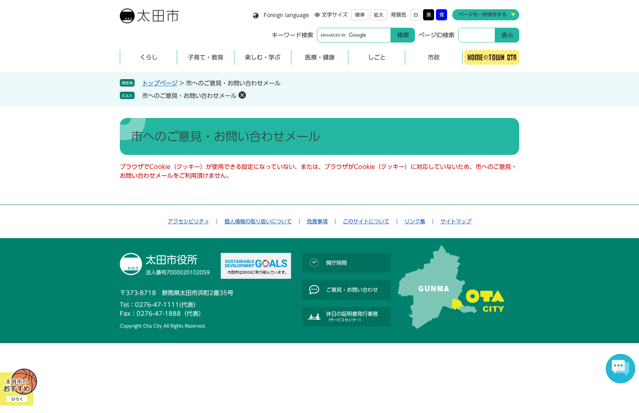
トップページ (160, 83)
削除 (242, 95)
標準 (360, 15)
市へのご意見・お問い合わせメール (189, 96)
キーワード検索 (292, 35)
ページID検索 (436, 35)
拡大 (378, 15)
